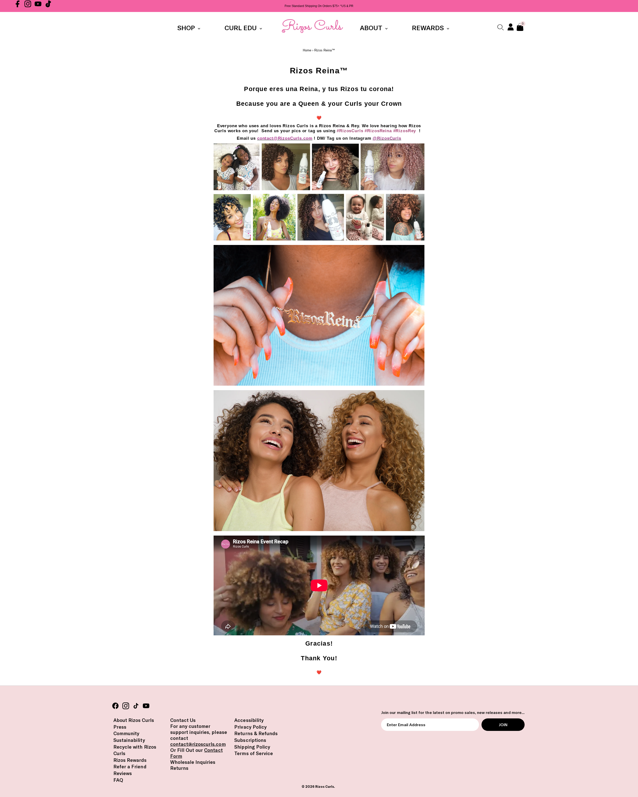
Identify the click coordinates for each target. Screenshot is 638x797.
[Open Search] (500, 27)
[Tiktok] (48, 6)
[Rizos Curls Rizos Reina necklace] (319, 384)
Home (307, 50)
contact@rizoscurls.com (198, 744)
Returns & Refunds (256, 733)
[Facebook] (17, 6)
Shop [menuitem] (187, 28)
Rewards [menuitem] (429, 28)
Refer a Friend (130, 767)
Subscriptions (250, 740)
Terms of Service (253, 753)
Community (126, 733)
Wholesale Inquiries (193, 762)
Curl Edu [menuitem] (241, 28)
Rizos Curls (324, 787)
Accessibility (249, 720)
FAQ (118, 780)
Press (119, 727)
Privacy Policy (250, 727)
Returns (179, 768)
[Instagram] (27, 6)
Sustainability (129, 740)
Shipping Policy (252, 747)
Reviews (122, 773)
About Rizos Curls (133, 720)
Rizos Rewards (130, 760)
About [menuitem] (372, 28)
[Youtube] (38, 6)
